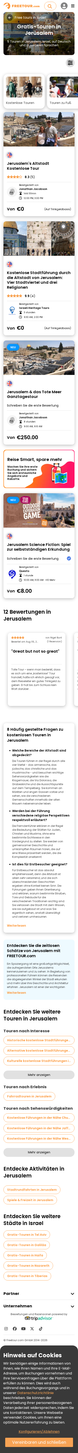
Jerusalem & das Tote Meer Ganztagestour (34, 394)
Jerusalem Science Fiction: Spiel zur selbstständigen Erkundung (39, 547)
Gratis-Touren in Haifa (25, 1255)
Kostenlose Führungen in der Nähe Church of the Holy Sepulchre (41, 1118)
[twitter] (32, 1328)
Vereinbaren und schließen (39, 1442)
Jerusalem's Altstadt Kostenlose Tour (28, 166)
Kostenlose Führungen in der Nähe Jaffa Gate (41, 1128)
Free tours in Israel (30, 17)
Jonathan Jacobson (33, 189)
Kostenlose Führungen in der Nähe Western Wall (41, 1138)
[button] (24, 91)
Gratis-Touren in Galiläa (26, 1245)
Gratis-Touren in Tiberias (27, 1276)
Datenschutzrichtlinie (35, 1392)
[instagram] (6, 1328)
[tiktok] (40, 1328)
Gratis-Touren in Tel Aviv (26, 1235)
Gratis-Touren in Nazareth (28, 1265)
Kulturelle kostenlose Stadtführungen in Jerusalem (41, 1061)
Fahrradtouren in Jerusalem (29, 1096)
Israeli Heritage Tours (34, 308)
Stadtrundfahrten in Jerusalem (32, 1190)
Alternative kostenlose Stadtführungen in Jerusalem (41, 1050)
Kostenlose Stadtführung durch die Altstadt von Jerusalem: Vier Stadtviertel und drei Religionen (39, 280)
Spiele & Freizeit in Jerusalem (30, 1200)
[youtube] (23, 1328)
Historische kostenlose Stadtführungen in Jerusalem (41, 1040)
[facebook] (14, 1328)
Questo (24, 571)
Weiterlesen (16, 925)
